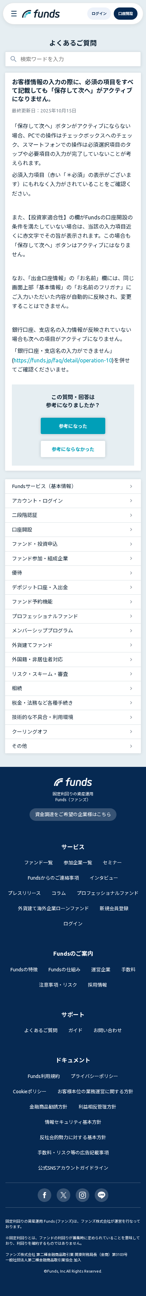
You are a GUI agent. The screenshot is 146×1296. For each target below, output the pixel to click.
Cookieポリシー (30, 1091)
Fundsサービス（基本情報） (44, 486)
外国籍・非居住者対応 (37, 659)
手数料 (128, 969)
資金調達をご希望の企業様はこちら (73, 814)
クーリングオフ (30, 732)
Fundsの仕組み (64, 969)
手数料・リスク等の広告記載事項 (73, 1152)
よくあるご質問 (73, 43)
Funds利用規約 (44, 1076)
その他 (19, 746)
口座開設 (22, 530)
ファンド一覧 (38, 862)
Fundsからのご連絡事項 (53, 878)
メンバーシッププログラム (42, 630)
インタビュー (104, 878)
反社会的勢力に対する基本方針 (73, 1137)
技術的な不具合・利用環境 (42, 717)
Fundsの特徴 (24, 969)
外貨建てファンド (32, 645)
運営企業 (100, 969)
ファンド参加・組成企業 (40, 558)
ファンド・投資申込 (35, 544)
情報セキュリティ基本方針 (73, 1122)
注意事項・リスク (58, 985)
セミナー (112, 862)
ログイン (73, 923)
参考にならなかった (73, 449)
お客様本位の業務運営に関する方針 (95, 1091)
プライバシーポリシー (94, 1076)
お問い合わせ (107, 1030)
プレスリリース (24, 893)
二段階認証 (24, 515)
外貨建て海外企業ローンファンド (53, 908)
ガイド (75, 1030)
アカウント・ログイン (37, 501)
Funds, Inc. (56, 1271)
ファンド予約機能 (32, 602)
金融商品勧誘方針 (49, 1107)
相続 (17, 688)
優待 (17, 573)
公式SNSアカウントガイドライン (73, 1168)
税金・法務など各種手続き (42, 703)
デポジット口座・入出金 (40, 587)
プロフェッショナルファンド (45, 616)
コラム (59, 893)
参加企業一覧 (77, 862)
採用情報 (97, 985)
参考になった (73, 426)
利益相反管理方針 (97, 1107)
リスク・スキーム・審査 (40, 674)
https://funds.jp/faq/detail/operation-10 (63, 360)
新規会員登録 (114, 908)
